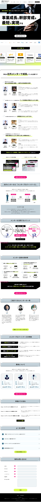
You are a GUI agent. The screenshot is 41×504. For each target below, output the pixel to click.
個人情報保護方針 (22, 495)
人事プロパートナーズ (25, 498)
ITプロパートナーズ (7, 498)
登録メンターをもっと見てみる (20, 329)
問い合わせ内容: (6, 479)
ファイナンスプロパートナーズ (33, 498)
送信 (20, 490)
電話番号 (9, 476)
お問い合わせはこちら (20, 36)
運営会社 (18, 495)
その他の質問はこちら (20, 452)
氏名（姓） (9, 468)
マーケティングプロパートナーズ (15, 498)
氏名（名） (9, 471)
